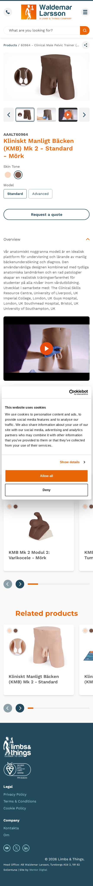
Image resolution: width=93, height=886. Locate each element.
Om (6, 835)
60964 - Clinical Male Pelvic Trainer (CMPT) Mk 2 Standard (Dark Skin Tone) (50, 45)
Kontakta (11, 828)
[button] (25, 115)
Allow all (46, 476)
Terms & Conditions (19, 801)
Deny (46, 490)
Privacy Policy (14, 794)
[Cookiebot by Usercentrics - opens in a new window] (69, 392)
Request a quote (46, 214)
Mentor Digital (38, 869)
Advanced (40, 194)
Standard (15, 194)
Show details (70, 462)
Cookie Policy (14, 808)
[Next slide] (20, 584)
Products (10, 45)
